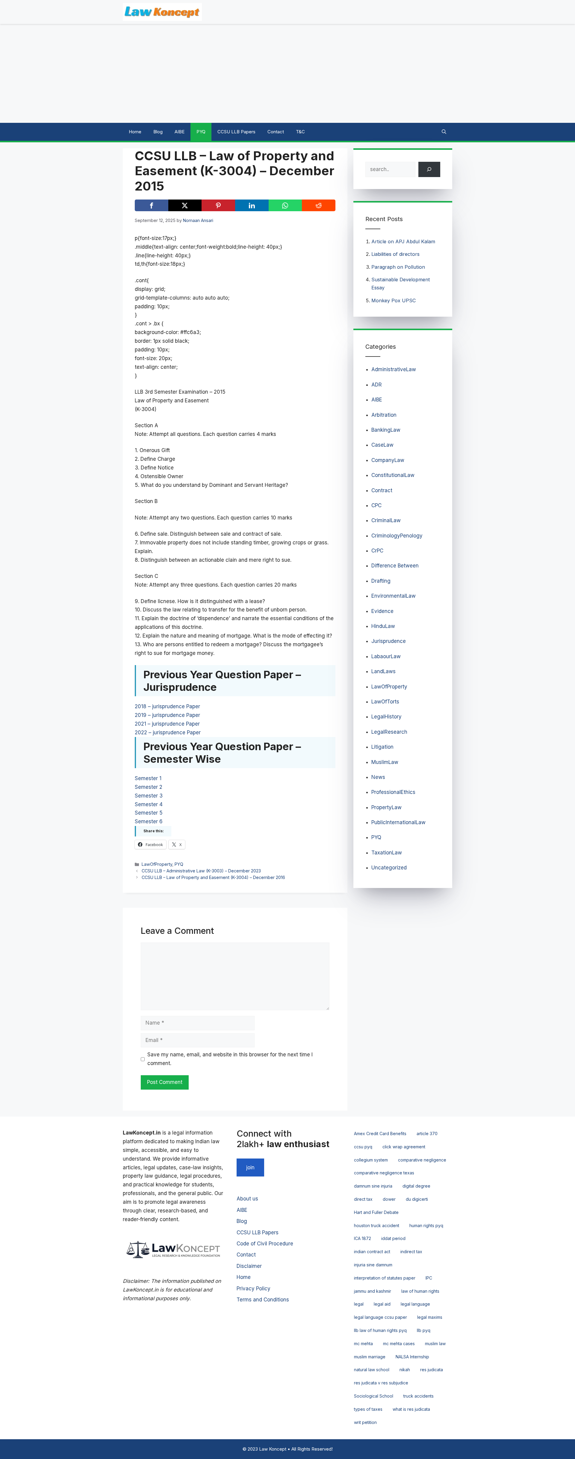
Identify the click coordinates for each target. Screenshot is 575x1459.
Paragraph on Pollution (398, 267)
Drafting (381, 581)
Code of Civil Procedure (265, 1244)
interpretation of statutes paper (384, 1277)
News (378, 777)
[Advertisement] (287, 73)
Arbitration (384, 415)
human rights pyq (426, 1225)
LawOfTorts (385, 702)
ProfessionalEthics (393, 792)
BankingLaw (385, 430)
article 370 (427, 1133)
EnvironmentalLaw (393, 596)
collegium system (371, 1159)
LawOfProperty (157, 864)
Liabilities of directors (395, 254)
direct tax (363, 1199)
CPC (376, 505)
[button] (444, 132)
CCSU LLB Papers (236, 132)
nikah (405, 1369)
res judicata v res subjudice (381, 1382)
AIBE (179, 132)
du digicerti (417, 1199)
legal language (415, 1304)
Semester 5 (149, 813)
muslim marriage (369, 1356)
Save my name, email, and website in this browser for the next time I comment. (230, 1059)
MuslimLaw (384, 762)
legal (359, 1304)
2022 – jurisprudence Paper (168, 732)
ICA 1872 (362, 1238)
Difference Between (395, 566)
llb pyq (423, 1330)
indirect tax (411, 1251)
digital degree (416, 1185)
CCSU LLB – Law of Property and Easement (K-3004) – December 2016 (213, 877)
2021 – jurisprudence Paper (167, 724)
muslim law (435, 1343)
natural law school (371, 1369)
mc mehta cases (399, 1343)
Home (135, 132)
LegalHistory (386, 717)
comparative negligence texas (384, 1172)
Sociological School (373, 1395)
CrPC (377, 551)
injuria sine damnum (373, 1264)
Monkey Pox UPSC (393, 300)
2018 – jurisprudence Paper (167, 706)
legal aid (382, 1304)
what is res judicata (411, 1409)
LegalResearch (389, 732)
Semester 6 (149, 821)
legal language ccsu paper (380, 1317)
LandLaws (383, 671)
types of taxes (368, 1409)
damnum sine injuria (373, 1185)
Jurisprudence (388, 641)
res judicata (431, 1369)
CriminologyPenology (397, 536)
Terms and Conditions (263, 1300)
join (250, 1167)
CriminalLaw (386, 520)
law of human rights (420, 1291)
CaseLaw (382, 445)
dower (389, 1199)
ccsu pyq (363, 1146)
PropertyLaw (386, 807)
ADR (376, 385)
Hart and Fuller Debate (376, 1212)
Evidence (382, 611)
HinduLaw (383, 626)
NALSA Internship (412, 1356)
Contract (381, 490)
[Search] (429, 169)
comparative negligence (422, 1159)
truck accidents (418, 1395)
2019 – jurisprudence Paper (167, 715)
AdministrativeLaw (393, 369)
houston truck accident (376, 1225)
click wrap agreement (403, 1146)
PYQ (200, 132)
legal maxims (429, 1317)
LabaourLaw (386, 656)
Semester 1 (148, 778)
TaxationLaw (386, 853)
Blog (158, 132)
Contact (275, 132)
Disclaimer (249, 1266)
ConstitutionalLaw (392, 475)
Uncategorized (389, 868)
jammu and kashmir (372, 1291)
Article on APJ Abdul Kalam (403, 241)
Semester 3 (149, 796)
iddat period (393, 1238)
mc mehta (363, 1343)
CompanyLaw (387, 460)
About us (247, 1199)
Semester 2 (148, 787)
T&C (300, 132)
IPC (429, 1277)
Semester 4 (149, 804)
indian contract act (372, 1251)
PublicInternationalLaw (398, 822)
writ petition (365, 1422)
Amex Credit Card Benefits (380, 1133)
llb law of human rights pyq (380, 1330)
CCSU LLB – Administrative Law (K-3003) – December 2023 (201, 870)
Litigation (382, 747)
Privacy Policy (253, 1289)
